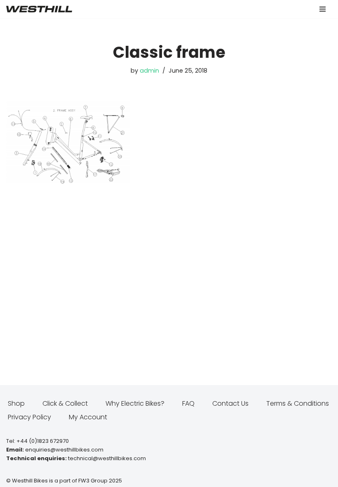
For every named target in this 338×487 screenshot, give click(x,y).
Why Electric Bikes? (135, 403)
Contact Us (230, 403)
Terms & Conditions (297, 403)
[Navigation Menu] (322, 9)
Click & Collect (65, 403)
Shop (16, 403)
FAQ (188, 403)
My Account (88, 417)
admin (149, 70)
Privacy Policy (29, 417)
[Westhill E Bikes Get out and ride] (39, 9)
